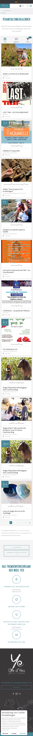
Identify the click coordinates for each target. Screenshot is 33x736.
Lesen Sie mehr (5, 730)
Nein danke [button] (5, 733)
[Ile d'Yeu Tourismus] (16, 665)
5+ (19, 522)
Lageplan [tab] (16, 42)
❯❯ (29, 522)
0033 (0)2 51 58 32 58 (16, 629)
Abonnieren (16, 687)
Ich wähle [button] (14, 733)
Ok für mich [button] (23, 733)
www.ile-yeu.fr (20, 530)
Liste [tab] (5, 42)
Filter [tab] (27, 42)
